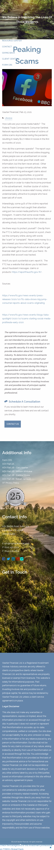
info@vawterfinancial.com (16, 543)
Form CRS (7, 460)
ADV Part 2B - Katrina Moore (16, 475)
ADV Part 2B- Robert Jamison (16, 479)
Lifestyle (8, 118)
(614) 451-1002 (11, 547)
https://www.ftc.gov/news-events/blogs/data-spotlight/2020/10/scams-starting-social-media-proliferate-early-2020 (26, 319)
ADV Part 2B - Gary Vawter (15, 467)
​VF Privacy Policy (10, 483)
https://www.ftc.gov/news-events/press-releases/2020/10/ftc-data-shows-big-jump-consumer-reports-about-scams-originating (24, 299)
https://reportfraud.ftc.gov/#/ (27, 272)
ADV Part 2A (8, 464)
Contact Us (13, 424)
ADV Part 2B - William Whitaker (17, 471)
